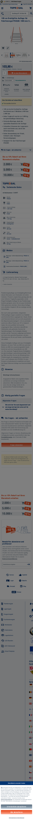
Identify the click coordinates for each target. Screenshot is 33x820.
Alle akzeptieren (16, 812)
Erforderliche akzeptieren (16, 807)
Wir (2, 787)
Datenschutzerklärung (6, 799)
